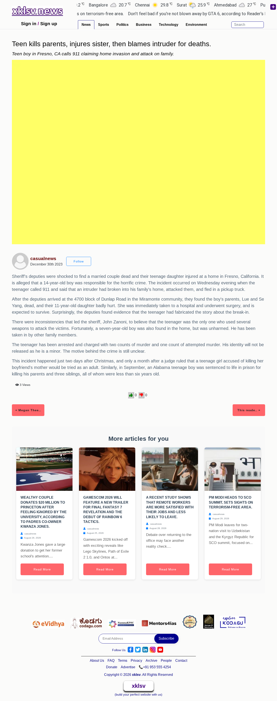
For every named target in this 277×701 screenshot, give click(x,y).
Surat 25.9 (180, 5)
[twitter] (138, 650)
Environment (196, 24)
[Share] (273, 7)
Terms (122, 660)
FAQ (111, 660)
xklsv (138, 686)
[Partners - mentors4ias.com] (160, 621)
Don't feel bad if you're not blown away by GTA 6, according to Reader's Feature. (192, 13)
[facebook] (130, 650)
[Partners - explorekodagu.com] (233, 621)
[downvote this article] (141, 395)
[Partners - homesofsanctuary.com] (209, 621)
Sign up (48, 23)
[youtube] (160, 650)
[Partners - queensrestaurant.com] (191, 621)
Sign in (28, 23)
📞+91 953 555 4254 (155, 667)
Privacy (136, 660)
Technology (168, 24)
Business (143, 24)
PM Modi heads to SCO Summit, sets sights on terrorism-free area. (231, 502)
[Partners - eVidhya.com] (49, 621)
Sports (103, 24)
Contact (181, 660)
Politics (122, 24)
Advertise (128, 667)
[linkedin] (145, 650)
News (86, 24)
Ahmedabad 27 (222, 5)
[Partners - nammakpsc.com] (123, 621)
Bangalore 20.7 (97, 5)
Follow (79, 261)
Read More (42, 569)
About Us (97, 660)
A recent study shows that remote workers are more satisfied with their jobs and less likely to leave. (170, 507)
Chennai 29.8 (140, 5)
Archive (151, 660)
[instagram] (153, 650)
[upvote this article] (131, 395)
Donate (111, 667)
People (166, 660)
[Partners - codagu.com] (87, 621)
